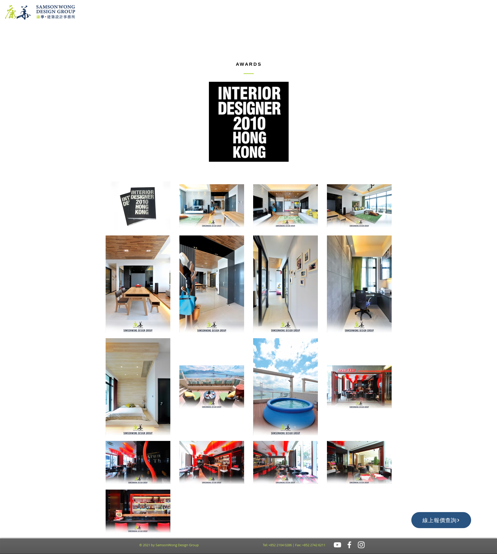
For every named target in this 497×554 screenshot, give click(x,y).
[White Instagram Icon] (361, 544)
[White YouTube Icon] (337, 544)
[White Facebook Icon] (349, 544)
